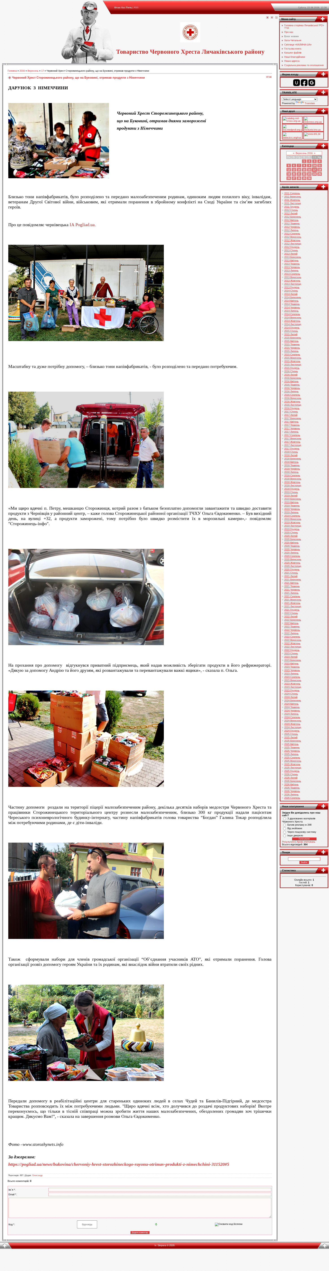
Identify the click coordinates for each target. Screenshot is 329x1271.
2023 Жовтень (292, 683)
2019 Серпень (292, 515)
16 (309, 169)
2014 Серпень (292, 314)
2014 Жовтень (292, 321)
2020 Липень (291, 552)
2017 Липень (291, 431)
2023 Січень (291, 653)
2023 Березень (292, 660)
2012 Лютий (290, 213)
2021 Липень (291, 593)
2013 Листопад (292, 284)
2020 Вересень (292, 559)
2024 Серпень (292, 717)
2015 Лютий (290, 334)
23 (309, 174)
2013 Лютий (290, 253)
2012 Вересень (292, 237)
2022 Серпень (292, 636)
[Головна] (267, 17)
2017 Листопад (292, 445)
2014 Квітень (291, 300)
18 (319, 169)
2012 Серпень (292, 233)
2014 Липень (291, 310)
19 (288, 174)
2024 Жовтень (292, 724)
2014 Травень (292, 304)
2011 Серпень (292, 193)
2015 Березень (292, 337)
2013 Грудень (291, 287)
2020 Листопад (292, 566)
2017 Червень (292, 428)
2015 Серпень (292, 354)
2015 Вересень (292, 357)
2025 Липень (291, 754)
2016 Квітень (291, 381)
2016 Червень (292, 388)
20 (294, 174)
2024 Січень (291, 693)
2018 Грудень (291, 488)
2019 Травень (292, 505)
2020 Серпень (292, 556)
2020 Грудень (291, 569)
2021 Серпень (292, 596)
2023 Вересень (292, 680)
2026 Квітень (291, 784)
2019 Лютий (290, 495)
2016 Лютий (290, 374)
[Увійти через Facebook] (304, 82)
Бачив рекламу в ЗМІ (299, 824)
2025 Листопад (292, 767)
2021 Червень (292, 589)
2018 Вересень (292, 478)
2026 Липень (291, 794)
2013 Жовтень (292, 280)
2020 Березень (292, 539)
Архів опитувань (306, 841)
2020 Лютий (290, 536)
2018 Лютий (290, 455)
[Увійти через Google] (311, 82)
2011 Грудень (291, 206)
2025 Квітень (291, 744)
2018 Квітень (291, 462)
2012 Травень (292, 223)
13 (294, 169)
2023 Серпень (292, 677)
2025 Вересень (292, 761)
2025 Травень (292, 747)
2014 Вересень (292, 317)
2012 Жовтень (292, 240)
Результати (288, 841)
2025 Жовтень (292, 764)
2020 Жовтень (292, 562)
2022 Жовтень (292, 643)
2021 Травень (292, 586)
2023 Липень (291, 673)
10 (314, 165)
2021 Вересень (292, 599)
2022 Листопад (292, 646)
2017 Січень (291, 411)
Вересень (33, 70)
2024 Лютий (290, 697)
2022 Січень (291, 613)
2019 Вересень (292, 519)
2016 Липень (291, 391)
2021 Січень (291, 572)
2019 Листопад (292, 525)
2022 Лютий (290, 616)
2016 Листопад (292, 405)
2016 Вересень (292, 398)
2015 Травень (292, 344)
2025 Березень (292, 740)
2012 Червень (292, 226)
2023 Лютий (290, 656)
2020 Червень (292, 549)
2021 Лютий (290, 576)
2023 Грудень (291, 690)
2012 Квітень (291, 220)
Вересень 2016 (304, 153)
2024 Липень (291, 714)
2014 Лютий (290, 294)
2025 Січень (291, 734)
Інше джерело (295, 835)
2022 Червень (292, 630)
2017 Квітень (291, 421)
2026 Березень (292, 781)
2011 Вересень (292, 196)
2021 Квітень (291, 583)
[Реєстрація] (272, 17)
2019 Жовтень (292, 522)
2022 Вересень (292, 640)
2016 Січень (291, 371)
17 (42, 70)
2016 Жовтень (292, 401)
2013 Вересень (292, 277)
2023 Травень (292, 667)
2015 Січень (291, 331)
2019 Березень (292, 499)
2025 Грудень (291, 771)
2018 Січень (291, 452)
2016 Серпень (292, 394)
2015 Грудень (291, 368)
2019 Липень (291, 512)
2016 (22, 70)
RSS (136, 7)
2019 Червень (292, 509)
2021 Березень (292, 579)
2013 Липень (291, 270)
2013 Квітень (291, 260)
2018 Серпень (292, 475)
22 (304, 174)
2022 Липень (291, 633)
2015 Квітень (291, 341)
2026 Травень (292, 787)
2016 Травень (292, 384)
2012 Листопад (292, 243)
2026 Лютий (290, 777)
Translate (310, 103)
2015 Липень (291, 351)
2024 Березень (292, 700)
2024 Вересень (292, 720)
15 (304, 169)
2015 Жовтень (292, 361)
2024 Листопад (292, 727)
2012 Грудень (291, 247)
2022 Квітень (291, 623)
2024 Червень (292, 710)
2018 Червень (292, 468)
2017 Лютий (290, 415)
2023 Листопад (292, 687)
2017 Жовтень (292, 441)
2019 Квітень (291, 502)
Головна (12, 70)
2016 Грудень (291, 408)
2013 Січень (291, 250)
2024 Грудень (291, 730)
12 (288, 169)
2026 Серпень (292, 798)
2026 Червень (292, 791)
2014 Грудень (291, 327)
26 (288, 178)
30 (309, 178)
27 (294, 178)
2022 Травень (292, 626)
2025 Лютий (290, 737)
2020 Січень (291, 532)
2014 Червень (292, 307)
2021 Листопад (292, 606)
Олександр (37, 1175)
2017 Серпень (292, 435)
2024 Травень (292, 707)
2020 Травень (292, 546)
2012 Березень (292, 216)
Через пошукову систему (301, 832)
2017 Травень (292, 425)
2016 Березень (292, 378)
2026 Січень (291, 774)
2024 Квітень (291, 703)
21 (299, 174)
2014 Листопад (292, 324)
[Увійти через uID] (296, 82)
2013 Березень (292, 257)
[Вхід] (276, 17)
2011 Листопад (292, 203)
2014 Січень (291, 290)
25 (319, 174)
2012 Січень (291, 210)
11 (319, 165)
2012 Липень (291, 230)
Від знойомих (294, 828)
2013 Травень (292, 263)
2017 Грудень (291, 448)
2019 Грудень (291, 529)
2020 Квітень (291, 542)
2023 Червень (292, 670)
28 (299, 178)
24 (314, 174)
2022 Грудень (291, 650)
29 (304, 178)
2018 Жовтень (292, 482)
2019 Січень (291, 492)
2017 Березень (292, 418)
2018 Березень (292, 458)
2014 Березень (292, 297)
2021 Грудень (291, 609)
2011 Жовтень (292, 200)
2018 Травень (292, 465)
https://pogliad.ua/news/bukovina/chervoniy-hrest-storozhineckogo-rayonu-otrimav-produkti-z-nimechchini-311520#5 (118, 1164)
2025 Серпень (292, 757)
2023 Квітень (291, 663)
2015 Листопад (292, 364)
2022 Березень (292, 619)
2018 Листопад (292, 485)
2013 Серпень (292, 274)
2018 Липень (291, 472)
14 (299, 169)
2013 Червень (292, 267)
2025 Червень (292, 750)
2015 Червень (292, 347)
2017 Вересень (292, 438)
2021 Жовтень (292, 603)
